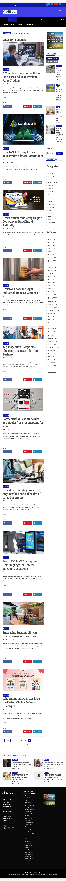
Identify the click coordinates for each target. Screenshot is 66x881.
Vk (60, 4)
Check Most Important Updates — (17, 756)
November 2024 (53, 304)
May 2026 (51, 248)
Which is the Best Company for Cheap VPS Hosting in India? (29, 834)
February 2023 (52, 369)
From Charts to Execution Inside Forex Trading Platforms (29, 845)
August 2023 (52, 350)
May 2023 (51, 360)
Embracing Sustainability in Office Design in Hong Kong (20, 634)
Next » (27, 744)
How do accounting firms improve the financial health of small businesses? (21, 493)
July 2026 (51, 242)
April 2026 (51, 251)
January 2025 (52, 298)
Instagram (47, 5)
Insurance (51, 207)
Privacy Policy (15, 5)
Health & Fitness (9, 24)
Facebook (47, 4)
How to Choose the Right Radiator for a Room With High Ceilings (29, 823)
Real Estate (29, 24)
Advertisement (6, 5)
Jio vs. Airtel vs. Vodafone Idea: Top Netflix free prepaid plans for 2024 (23, 422)
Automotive (51, 173)
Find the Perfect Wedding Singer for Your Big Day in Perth (53, 764)
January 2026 (52, 261)
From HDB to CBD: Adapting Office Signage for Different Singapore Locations (20, 565)
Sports (20, 24)
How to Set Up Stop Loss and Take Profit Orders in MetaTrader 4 (23, 155)
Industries (51, 204)
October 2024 (52, 307)
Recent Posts (52, 61)
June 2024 (51, 319)
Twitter (49, 4)
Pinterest (55, 4)
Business (12, 20)
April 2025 (51, 289)
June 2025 (51, 282)
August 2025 (52, 276)
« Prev (7, 740)
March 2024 (52, 329)
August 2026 (52, 239)
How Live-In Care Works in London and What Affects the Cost (29, 857)
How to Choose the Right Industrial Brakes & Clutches (20, 291)
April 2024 (51, 326)
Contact (28, 5)
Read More (5, 97)
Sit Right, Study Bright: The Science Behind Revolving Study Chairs (53, 777)
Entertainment (33, 20)
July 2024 (51, 316)
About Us (22, 5)
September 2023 (53, 347)
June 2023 (51, 356)
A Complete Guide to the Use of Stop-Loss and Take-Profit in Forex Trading (22, 76)
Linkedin (52, 4)
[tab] (52, 58)
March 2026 (52, 255)
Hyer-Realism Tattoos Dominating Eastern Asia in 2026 (21, 764)
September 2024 (53, 310)
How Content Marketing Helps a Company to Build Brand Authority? (22, 221)
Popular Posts (52, 58)
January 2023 (52, 372)
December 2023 (53, 338)
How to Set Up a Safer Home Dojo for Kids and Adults (59, 93)
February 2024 (52, 332)
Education (22, 20)
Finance (50, 189)
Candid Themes (52, 874)
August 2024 (52, 313)
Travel (60, 20)
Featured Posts (52, 159)
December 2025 (53, 264)
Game (43, 20)
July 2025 (51, 279)
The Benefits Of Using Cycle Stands (59, 72)
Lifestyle (51, 20)
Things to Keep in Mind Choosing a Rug (59, 114)
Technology (51, 222)
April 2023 (51, 363)
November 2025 (53, 267)
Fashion (50, 185)
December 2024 (53, 301)
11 (39, 740)
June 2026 (51, 245)
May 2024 (51, 322)
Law (49, 210)
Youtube (57, 4)
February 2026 (52, 258)
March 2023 (52, 366)
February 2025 (52, 295)
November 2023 (53, 341)
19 (21, 744)
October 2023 (52, 344)
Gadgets (50, 192)
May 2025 (51, 285)
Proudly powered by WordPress (18, 874)
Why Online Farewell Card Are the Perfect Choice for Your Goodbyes (21, 702)
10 (34, 740)
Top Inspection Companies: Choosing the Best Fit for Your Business (21, 350)
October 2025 (52, 270)
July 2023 (51, 353)
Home (58, 107)
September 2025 (53, 273)
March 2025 (52, 292)
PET (49, 216)
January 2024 (52, 335)
